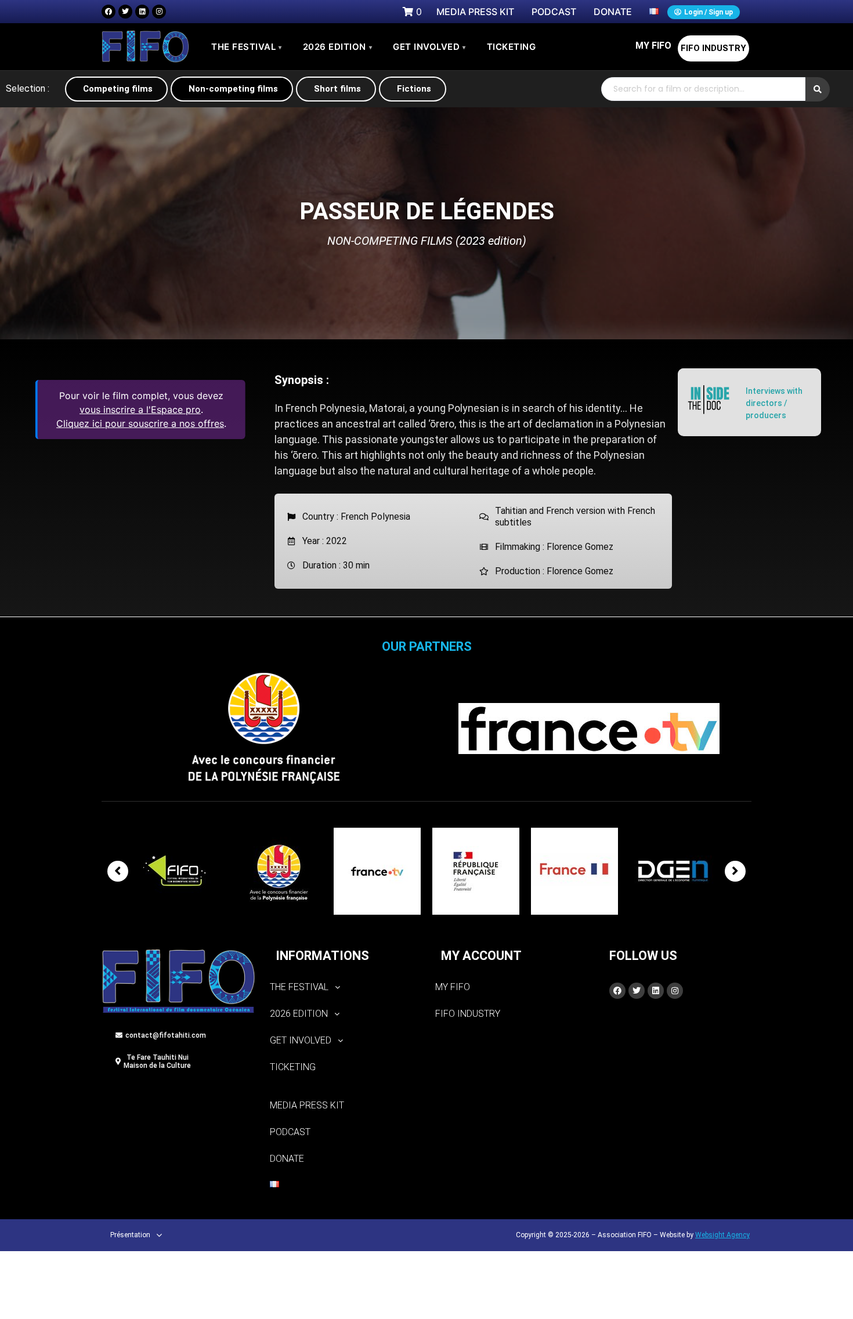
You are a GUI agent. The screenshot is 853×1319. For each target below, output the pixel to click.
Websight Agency (722, 1235)
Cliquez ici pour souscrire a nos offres (140, 423)
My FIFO (653, 45)
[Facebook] (108, 12)
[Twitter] (125, 12)
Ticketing (293, 1066)
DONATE (287, 1158)
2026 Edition (338, 46)
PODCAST (290, 1131)
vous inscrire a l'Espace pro (140, 409)
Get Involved (429, 46)
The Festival (246, 46)
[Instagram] (159, 12)
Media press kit (307, 1105)
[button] (344, 987)
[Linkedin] (142, 12)
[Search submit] (817, 89)
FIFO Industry (713, 48)
